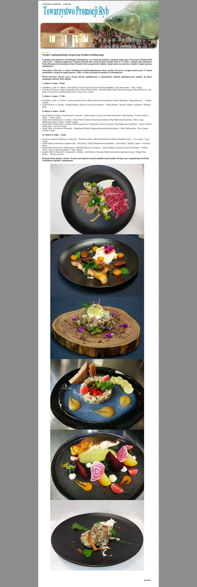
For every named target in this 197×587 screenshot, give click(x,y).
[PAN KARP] (52, 5)
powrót (147, 580)
